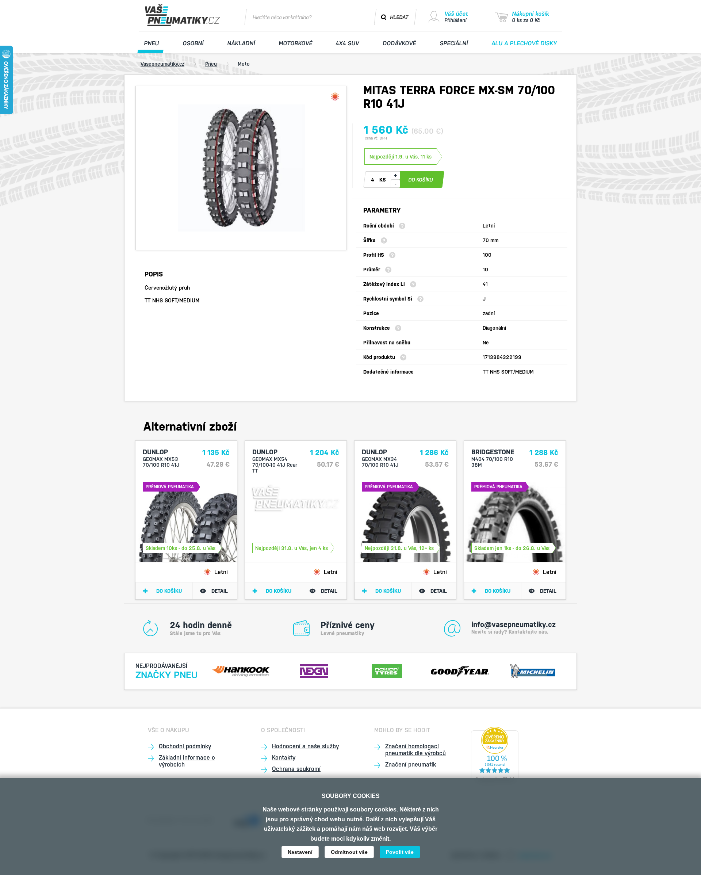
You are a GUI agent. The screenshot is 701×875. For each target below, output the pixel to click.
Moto (244, 64)
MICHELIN (532, 670)
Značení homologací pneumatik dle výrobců (415, 750)
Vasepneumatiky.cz (162, 64)
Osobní (193, 43)
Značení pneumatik (410, 764)
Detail (219, 591)
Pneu (152, 43)
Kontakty (283, 757)
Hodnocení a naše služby (305, 746)
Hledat (399, 17)
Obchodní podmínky (185, 746)
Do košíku (169, 591)
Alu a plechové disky (524, 43)
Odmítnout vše (349, 852)
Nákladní (241, 43)
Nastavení (300, 852)
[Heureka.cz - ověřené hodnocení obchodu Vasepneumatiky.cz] (494, 755)
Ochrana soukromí (296, 768)
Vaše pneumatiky (183, 15)
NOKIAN (387, 670)
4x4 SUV (348, 43)
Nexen (313, 670)
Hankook (241, 670)
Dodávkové (400, 43)
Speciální (454, 43)
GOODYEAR (460, 670)
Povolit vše (400, 852)
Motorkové (295, 43)
